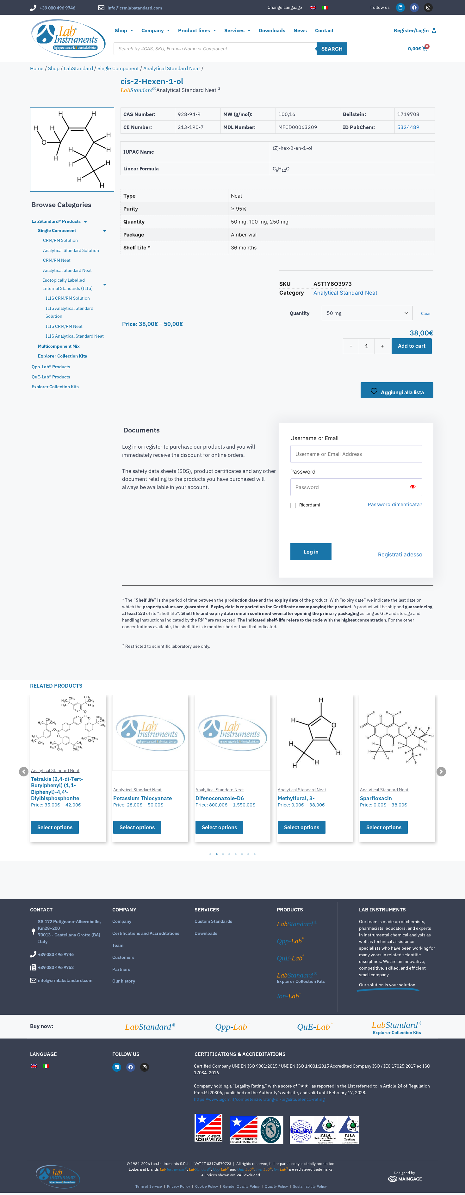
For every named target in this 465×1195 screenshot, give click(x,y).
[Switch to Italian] (325, 7)
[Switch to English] (313, 7)
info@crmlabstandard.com (135, 8)
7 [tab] (248, 854)
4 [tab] (229, 854)
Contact (324, 30)
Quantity (299, 313)
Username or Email (314, 438)
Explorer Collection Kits (301, 981)
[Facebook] (414, 7)
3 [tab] (223, 854)
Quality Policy (276, 1186)
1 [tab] (210, 854)
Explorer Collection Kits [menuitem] (62, 356)
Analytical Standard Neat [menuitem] (67, 270)
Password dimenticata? (395, 504)
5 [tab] (235, 854)
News (300, 30)
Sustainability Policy (310, 1186)
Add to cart (411, 345)
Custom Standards (213, 921)
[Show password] (412, 487)
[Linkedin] (400, 7)
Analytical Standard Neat (171, 68)
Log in (311, 551)
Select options (54, 827)
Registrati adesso (400, 554)
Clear (426, 313)
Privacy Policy (178, 1186)
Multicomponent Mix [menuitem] (59, 346)
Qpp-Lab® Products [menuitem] (51, 367)
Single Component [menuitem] (57, 230)
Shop (121, 30)
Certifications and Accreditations (145, 933)
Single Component (118, 68)
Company (121, 921)
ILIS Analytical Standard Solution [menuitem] (69, 312)
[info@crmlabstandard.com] (101, 8)
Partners (121, 969)
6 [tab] (242, 854)
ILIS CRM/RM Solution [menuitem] (68, 298)
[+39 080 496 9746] (33, 8)
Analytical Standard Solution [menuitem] (71, 250)
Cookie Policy (206, 1186)
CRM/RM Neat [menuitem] (57, 260)
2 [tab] (217, 854)
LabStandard (78, 68)
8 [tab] (254, 854)
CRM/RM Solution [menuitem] (60, 240)
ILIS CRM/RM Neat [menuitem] (64, 326)
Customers (123, 957)
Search (332, 49)
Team (117, 945)
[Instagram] (428, 7)
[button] (23, 771)
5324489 (408, 127)
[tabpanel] (68, 768)
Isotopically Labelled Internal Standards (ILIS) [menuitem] (68, 284)
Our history (123, 981)
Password (303, 472)
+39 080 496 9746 (57, 8)
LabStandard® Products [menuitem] (56, 221)
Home (37, 68)
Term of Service (148, 1186)
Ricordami (309, 504)
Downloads (272, 30)
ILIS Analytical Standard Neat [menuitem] (75, 336)
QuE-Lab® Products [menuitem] (51, 377)
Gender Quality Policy (241, 1186)
